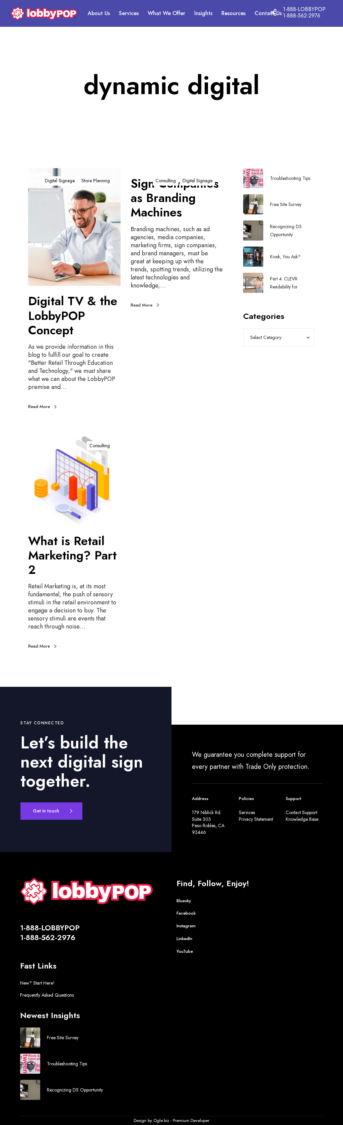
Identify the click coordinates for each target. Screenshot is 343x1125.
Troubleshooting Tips (290, 178)
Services (247, 812)
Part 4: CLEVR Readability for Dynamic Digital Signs (291, 283)
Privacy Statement (256, 819)
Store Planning (95, 180)
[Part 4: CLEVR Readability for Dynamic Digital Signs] (253, 283)
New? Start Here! (37, 983)
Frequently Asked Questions (47, 995)
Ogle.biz (161, 1120)
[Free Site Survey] (253, 204)
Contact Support (301, 812)
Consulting (165, 180)
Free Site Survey (285, 204)
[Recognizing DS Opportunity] (253, 230)
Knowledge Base (302, 819)
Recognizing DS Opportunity (286, 230)
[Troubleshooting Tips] (253, 178)
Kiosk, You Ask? (285, 256)
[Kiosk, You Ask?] (253, 257)
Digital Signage (60, 180)
